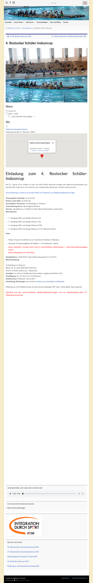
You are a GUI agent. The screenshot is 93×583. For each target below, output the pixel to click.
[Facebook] (10, 2)
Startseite (8, 22)
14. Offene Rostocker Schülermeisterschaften (67, 36)
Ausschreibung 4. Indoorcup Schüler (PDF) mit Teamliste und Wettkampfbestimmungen (40, 193)
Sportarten (29, 22)
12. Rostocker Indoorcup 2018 (20, 36)
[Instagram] (14, 2)
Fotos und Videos (55, 22)
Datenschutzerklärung (79, 578)
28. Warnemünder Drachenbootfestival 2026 (23, 547)
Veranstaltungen (42, 22)
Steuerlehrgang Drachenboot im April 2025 (22, 557)
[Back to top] (88, 578)
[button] (41, 156)
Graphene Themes (23, 580)
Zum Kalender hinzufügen (21, 116)
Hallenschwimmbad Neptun (17, 129)
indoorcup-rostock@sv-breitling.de (50, 281)
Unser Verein (18, 22)
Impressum (65, 578)
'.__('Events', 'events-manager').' (40, 150)
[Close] (53, 143)
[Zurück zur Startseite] (46, 13)
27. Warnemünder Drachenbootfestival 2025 (23, 552)
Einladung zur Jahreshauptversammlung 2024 (23, 566)
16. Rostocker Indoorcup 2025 (18, 561)
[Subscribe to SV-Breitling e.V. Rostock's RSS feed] (7, 2)
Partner (65, 22)
